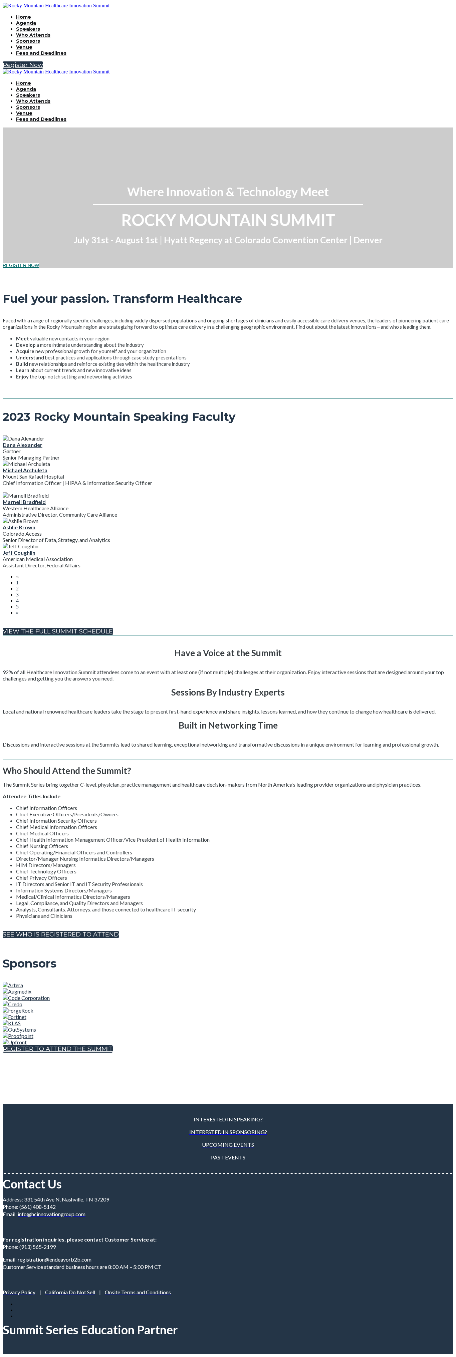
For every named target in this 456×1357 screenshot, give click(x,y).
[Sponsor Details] (13, 985)
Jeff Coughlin (19, 552)
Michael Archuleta (25, 470)
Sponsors (28, 41)
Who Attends (33, 35)
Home (23, 17)
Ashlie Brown (19, 527)
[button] (23, 65)
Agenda (26, 23)
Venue (24, 47)
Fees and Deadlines (41, 53)
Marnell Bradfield (24, 502)
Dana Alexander (22, 445)
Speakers (28, 29)
